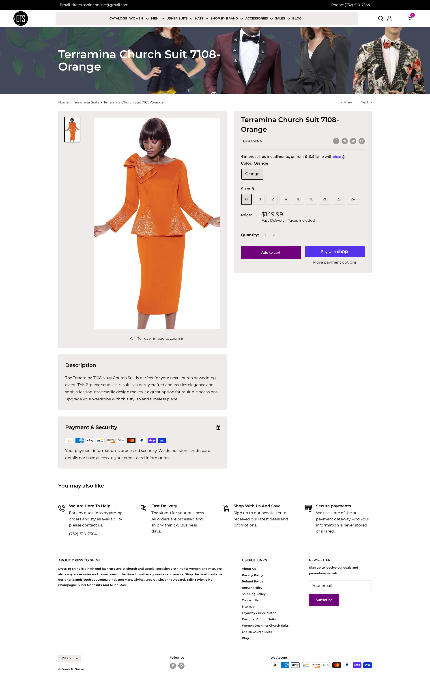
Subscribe (324, 600)
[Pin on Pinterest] (345, 140)
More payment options (335, 262)
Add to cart (270, 252)
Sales (280, 18)
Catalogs (118, 18)
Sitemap (248, 606)
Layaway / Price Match (259, 613)
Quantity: (250, 235)
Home (63, 102)
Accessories (256, 18)
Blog (297, 18)
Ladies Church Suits (257, 632)
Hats (199, 18)
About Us (249, 568)
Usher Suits (177, 18)
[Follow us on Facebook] (173, 665)
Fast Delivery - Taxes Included (288, 220)
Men (155, 18)
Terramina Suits (86, 102)
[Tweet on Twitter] (353, 140)
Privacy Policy (252, 575)
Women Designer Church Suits (265, 625)
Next (364, 102)
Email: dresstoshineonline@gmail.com (94, 5)
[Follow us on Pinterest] (181, 665)
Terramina (251, 141)
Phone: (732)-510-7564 (350, 5)
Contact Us (250, 600)
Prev (348, 102)
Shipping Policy (254, 594)
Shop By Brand (224, 18)
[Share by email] (362, 140)
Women (136, 18)
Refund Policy (252, 581)
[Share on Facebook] (336, 140)
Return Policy (252, 587)
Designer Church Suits (259, 619)
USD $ (66, 658)
